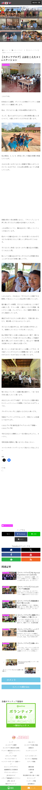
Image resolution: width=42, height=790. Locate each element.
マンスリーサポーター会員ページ (11, 763)
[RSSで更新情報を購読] (30, 559)
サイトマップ (31, 778)
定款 (31, 772)
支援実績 (31, 770)
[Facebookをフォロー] (11, 555)
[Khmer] (9, 3)
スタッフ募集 (31, 761)
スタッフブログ (8, 525)
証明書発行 (31, 784)
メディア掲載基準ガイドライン (11, 778)
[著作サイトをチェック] (11, 550)
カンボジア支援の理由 (31, 745)
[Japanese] (6, 3)
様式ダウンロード (10, 784)
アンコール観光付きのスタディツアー (11, 752)
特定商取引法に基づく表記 (31, 775)
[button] (21, 539)
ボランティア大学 (10, 756)
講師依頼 (31, 767)
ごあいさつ (31, 742)
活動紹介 (31, 748)
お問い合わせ (11, 781)
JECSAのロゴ (11, 775)
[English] (3, 3)
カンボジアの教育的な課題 (11, 748)
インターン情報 (31, 781)
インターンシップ (31, 751)
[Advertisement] (21, 195)
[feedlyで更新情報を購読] (11, 559)
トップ (11, 742)
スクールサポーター (31, 756)
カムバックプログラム (11, 767)
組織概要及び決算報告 (11, 770)
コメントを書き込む (21, 687)
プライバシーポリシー (11, 772)
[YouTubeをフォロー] (30, 555)
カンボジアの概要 (10, 745)
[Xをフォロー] (30, 550)
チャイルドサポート (11, 759)
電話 (12, 788)
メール (33, 788)
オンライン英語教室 (31, 759)
